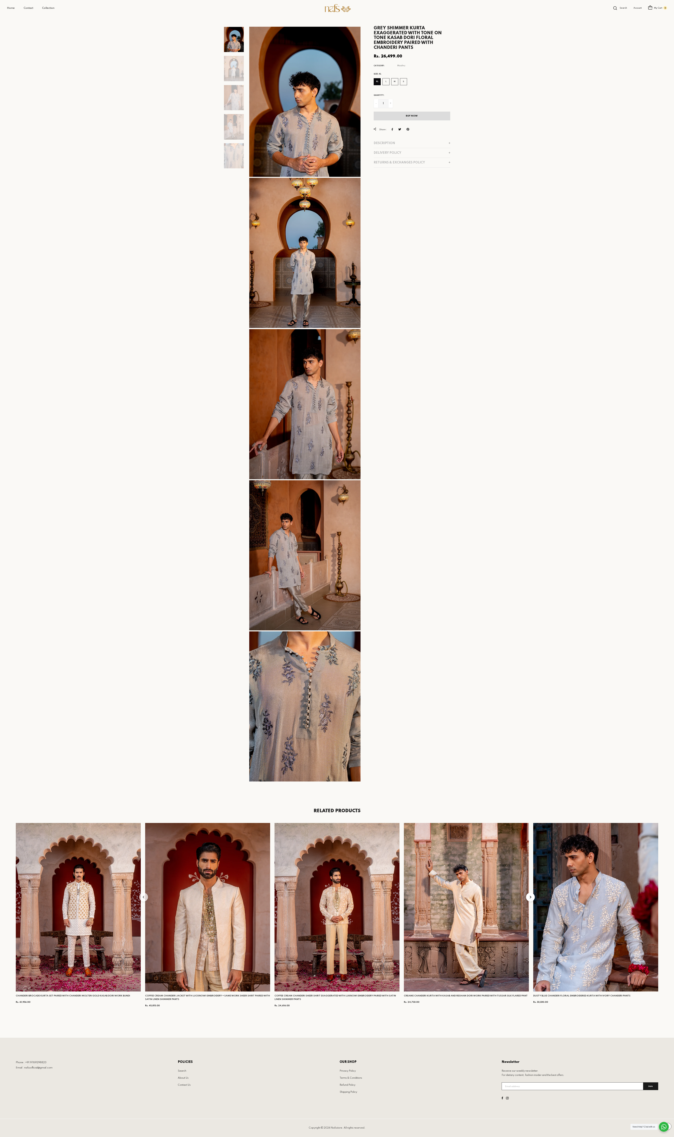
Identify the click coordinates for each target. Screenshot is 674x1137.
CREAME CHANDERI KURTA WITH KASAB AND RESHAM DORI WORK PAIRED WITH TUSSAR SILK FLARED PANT (466, 996)
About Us (183, 1078)
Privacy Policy (348, 1071)
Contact (28, 8)
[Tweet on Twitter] (400, 129)
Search (182, 1071)
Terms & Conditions (351, 1078)
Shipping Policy (348, 1092)
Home (11, 8)
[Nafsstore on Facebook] (502, 1098)
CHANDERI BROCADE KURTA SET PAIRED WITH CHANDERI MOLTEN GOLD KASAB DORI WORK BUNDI (73, 996)
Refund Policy (347, 1085)
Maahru (401, 66)
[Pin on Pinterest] (409, 129)
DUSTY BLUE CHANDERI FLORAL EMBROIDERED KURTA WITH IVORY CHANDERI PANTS (581, 996)
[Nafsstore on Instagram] (507, 1098)
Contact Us (184, 1085)
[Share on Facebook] (393, 129)
